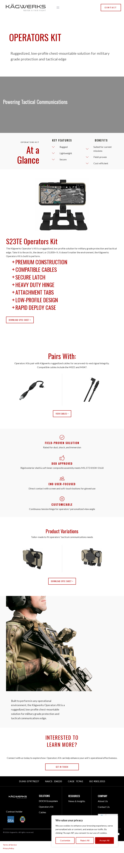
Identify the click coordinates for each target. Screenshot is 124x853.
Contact (111, 7)
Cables (42, 812)
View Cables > (62, 413)
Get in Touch (62, 766)
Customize (65, 840)
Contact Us (104, 806)
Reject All (84, 840)
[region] (84, 831)
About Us (103, 801)
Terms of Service (10, 845)
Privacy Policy (8, 848)
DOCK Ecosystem (48, 801)
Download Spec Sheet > (20, 319)
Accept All (104, 840)
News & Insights (76, 801)
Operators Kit (46, 806)
